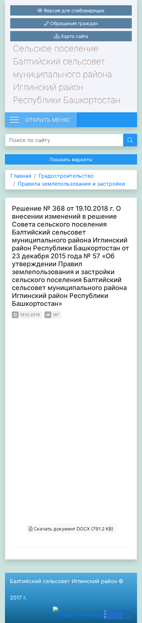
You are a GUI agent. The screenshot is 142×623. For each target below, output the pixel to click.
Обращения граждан (73, 23)
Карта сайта (74, 36)
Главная (21, 175)
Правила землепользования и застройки (71, 183)
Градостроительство (66, 175)
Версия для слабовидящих (74, 10)
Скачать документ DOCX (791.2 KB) (72, 528)
